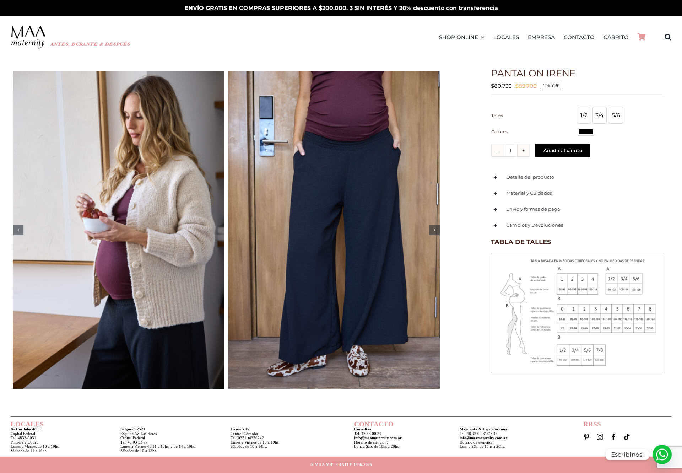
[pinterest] (586, 437)
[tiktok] (627, 437)
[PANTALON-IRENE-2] (334, 230)
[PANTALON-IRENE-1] (118, 230)
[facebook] (613, 437)
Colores (499, 131)
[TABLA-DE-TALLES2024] (577, 255)
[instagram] (600, 437)
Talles (497, 115)
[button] (668, 37)
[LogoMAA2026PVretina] (71, 27)
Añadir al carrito (562, 150)
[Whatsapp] (662, 454)
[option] (584, 115)
